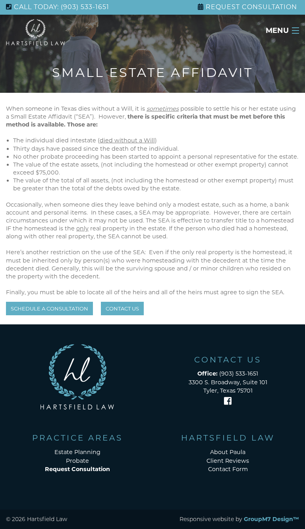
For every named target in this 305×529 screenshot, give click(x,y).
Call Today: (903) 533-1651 (61, 7)
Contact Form (228, 469)
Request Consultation (251, 7)
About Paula (227, 452)
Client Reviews (228, 460)
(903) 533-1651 (227, 373)
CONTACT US (122, 308)
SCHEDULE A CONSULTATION (49, 308)
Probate (77, 460)
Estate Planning (77, 452)
